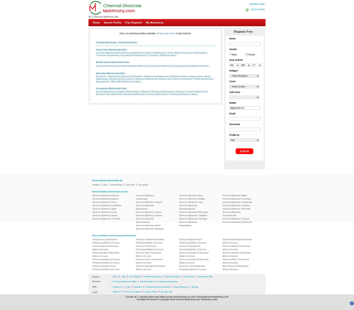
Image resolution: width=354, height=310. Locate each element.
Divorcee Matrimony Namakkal (150, 229)
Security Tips (166, 292)
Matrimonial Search (153, 276)
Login (123, 276)
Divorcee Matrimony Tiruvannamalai (232, 214)
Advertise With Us (148, 281)
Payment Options (172, 276)
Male (234, 54)
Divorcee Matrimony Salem (105, 209)
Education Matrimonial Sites (110, 73)
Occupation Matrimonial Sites (111, 88)
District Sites (189, 276)
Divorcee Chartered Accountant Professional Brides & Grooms (150, 241)
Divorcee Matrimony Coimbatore (107, 205)
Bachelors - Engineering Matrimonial (114, 76)
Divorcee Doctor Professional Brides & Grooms (149, 261)
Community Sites (205, 276)
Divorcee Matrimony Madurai (105, 199)
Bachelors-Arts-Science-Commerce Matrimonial (133, 79)
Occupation (143, 185)
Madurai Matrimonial (155, 53)
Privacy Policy (151, 292)
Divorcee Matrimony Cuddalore (193, 215)
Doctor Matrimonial (105, 91)
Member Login (257, 4)
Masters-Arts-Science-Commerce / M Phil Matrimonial (185, 79)
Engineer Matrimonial (127, 91)
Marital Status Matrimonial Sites (112, 62)
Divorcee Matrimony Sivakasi (149, 215)
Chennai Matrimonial (106, 53)
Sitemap (194, 287)
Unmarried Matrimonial (107, 66)
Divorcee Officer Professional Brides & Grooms (236, 261)
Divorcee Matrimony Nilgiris (235, 195)
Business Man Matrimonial (109, 94)
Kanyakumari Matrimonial (133, 55)
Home (96, 22)
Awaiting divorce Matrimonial (188, 66)
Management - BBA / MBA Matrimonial (115, 81)
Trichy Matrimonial (176, 53)
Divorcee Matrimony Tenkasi (149, 212)
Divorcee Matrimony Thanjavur (236, 205)
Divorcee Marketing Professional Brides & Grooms (237, 241)
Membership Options (168, 281)
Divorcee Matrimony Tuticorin (149, 202)
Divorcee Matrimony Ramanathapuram (188, 207)
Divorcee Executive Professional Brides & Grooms (193, 254)
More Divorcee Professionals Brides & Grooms (236, 267)
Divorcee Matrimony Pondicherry (237, 222)
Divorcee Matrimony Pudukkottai (237, 202)
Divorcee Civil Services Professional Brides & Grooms (149, 248)
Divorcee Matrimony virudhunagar (145, 197)
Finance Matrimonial (157, 94)
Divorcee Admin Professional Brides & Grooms (105, 248)
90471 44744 (258, 9)
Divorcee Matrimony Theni (191, 202)
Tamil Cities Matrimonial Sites (111, 49)
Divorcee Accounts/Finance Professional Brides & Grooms (106, 241)
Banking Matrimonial (134, 94)
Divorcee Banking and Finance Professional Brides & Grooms (106, 261)
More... (174, 55)
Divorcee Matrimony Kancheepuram (145, 220)
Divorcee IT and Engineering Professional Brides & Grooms (192, 267)
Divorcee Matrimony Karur (191, 195)
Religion (96, 185)
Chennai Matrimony (106, 42)
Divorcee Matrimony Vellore (148, 225)
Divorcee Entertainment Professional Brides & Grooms (192, 248)
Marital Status (117, 185)
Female (251, 54)
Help (128, 287)
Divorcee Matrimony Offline (125, 281)
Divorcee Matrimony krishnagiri (193, 219)
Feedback (137, 287)
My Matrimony (155, 22)
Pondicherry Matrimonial (131, 53)
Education (130, 185)
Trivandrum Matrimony (159, 55)
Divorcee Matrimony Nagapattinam (188, 223)
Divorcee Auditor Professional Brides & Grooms (106, 254)
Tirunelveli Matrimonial (107, 55)
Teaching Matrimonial (179, 94)
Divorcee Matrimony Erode (105, 212)
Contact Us (118, 287)
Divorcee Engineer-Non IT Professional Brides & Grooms (192, 241)
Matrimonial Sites (128, 42)
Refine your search (166, 33)
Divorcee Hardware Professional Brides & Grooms (193, 261)
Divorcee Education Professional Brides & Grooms (150, 267)
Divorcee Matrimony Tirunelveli (106, 219)
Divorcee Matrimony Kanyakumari (145, 207)
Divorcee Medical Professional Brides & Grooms (236, 248)
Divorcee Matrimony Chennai (106, 195)
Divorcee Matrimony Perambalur (237, 199)
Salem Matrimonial (196, 53)
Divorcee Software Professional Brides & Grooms (237, 254)
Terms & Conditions (133, 292)
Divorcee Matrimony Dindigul (192, 199)
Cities (105, 185)
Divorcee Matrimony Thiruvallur (237, 209)
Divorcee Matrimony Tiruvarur (236, 219)
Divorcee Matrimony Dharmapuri (193, 212)
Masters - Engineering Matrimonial (151, 76)
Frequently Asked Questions (158, 287)
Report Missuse (181, 287)
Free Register (133, 22)
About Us (117, 292)
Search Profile (112, 22)
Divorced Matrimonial (161, 66)
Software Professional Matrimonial (157, 91)
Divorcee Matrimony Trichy (105, 202)
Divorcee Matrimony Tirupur (105, 215)
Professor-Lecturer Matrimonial (191, 91)
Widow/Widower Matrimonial (135, 66)
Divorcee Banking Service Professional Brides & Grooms (106, 267)
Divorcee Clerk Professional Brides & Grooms (148, 254)
